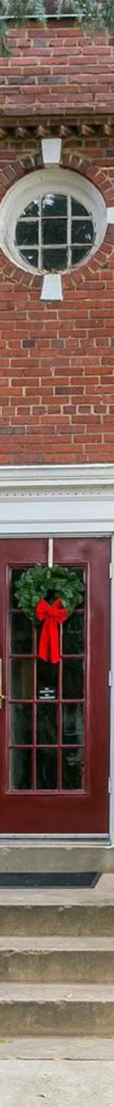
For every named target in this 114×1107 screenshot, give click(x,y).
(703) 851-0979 (105, 4)
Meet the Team (17, 4)
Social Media (82, 4)
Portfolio (28, 4)
